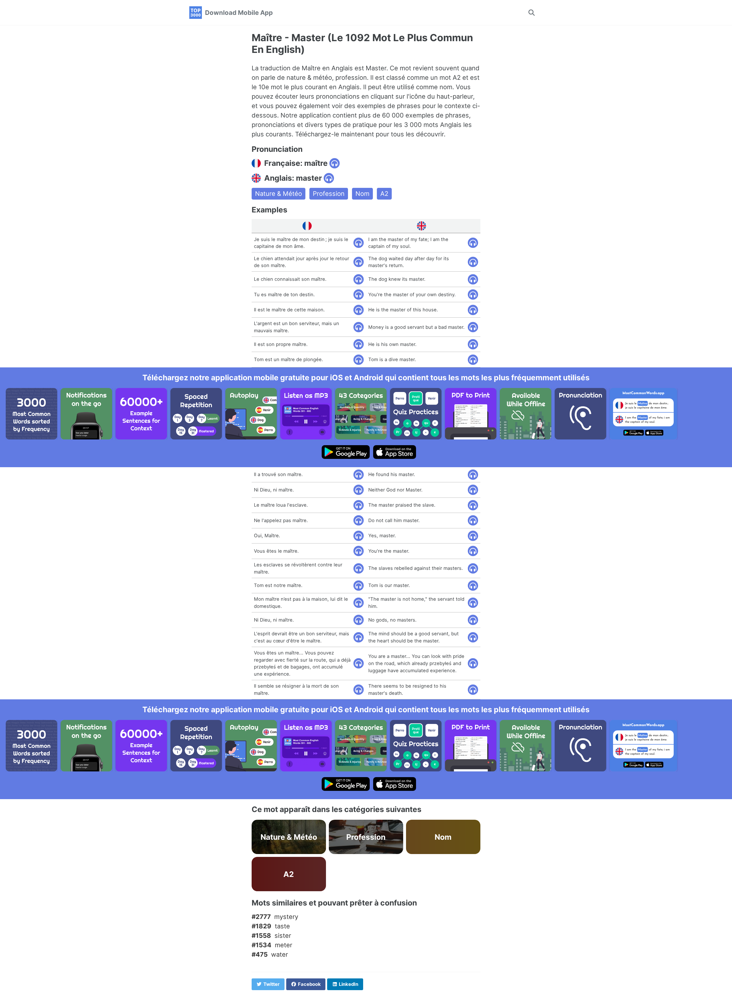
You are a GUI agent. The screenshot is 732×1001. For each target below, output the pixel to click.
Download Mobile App (239, 12)
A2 (384, 193)
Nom (362, 193)
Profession (329, 193)
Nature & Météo (278, 193)
